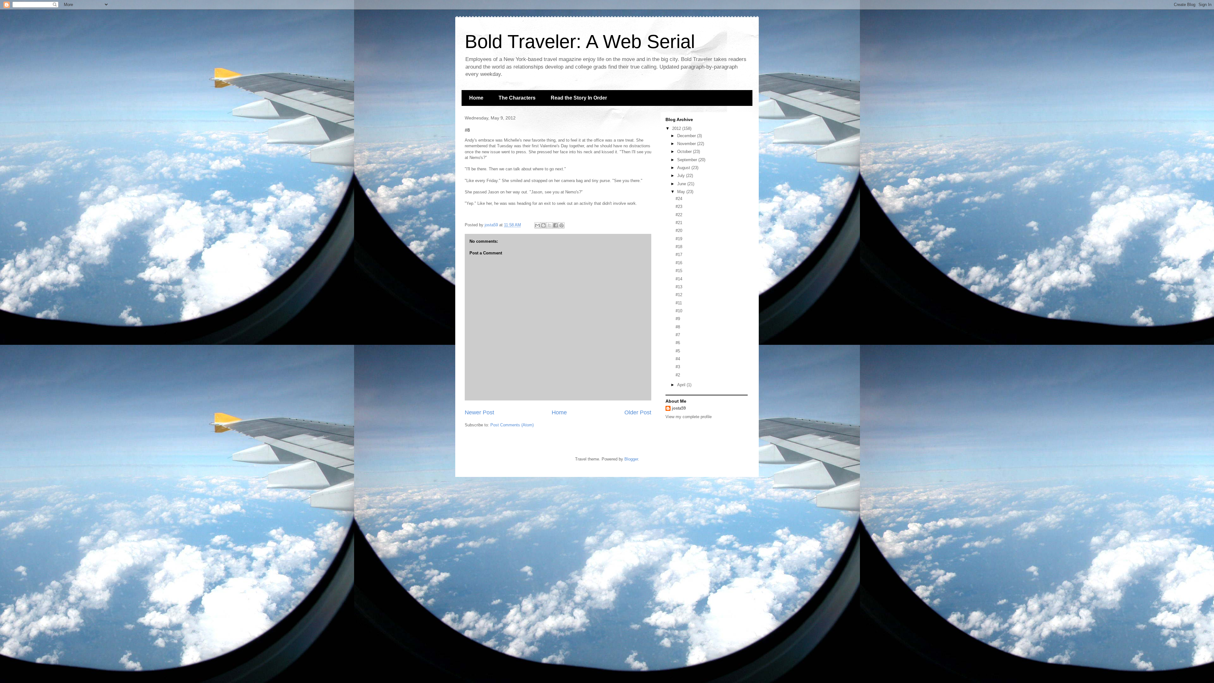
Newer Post (479, 412)
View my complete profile (688, 416)
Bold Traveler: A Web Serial (580, 41)
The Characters (517, 98)
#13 (679, 286)
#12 (679, 294)
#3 (678, 366)
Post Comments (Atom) (512, 425)
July (681, 175)
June (682, 183)
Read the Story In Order (579, 98)
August (684, 167)
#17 (679, 254)
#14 (679, 279)
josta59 (679, 408)
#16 (679, 262)
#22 (679, 214)
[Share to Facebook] (555, 225)
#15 (679, 270)
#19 (679, 238)
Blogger (631, 459)
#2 (678, 375)
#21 (679, 222)
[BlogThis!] (543, 225)
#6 (678, 342)
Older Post (637, 412)
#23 (679, 206)
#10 (679, 310)
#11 (679, 303)
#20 (679, 230)
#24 (679, 198)
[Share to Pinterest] (561, 225)
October (685, 151)
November (687, 143)
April (682, 384)
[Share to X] (549, 225)
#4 (678, 359)
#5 (678, 351)
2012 (677, 128)
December (687, 135)
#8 (678, 327)
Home (476, 98)
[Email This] (537, 225)
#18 (679, 246)
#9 (678, 318)
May (681, 191)
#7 (678, 334)
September (687, 159)
